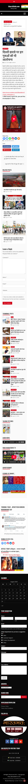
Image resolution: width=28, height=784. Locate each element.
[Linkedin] (15, 138)
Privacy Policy (5, 706)
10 (2, 593)
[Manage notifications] (24, 780)
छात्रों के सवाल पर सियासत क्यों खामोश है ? (17, 404)
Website (5, 290)
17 (2, 595)
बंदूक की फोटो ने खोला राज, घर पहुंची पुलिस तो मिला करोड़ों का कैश (18, 360)
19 (9, 595)
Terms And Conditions (7, 708)
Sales (4, 635)
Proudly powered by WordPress (11, 778)
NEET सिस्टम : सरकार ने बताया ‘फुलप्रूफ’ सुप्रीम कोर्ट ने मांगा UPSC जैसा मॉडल (18, 321)
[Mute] (19, 442)
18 (6, 595)
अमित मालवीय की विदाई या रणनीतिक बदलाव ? (17, 340)
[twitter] (12, 741)
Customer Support (8, 638)
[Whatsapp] (10, 138)
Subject (3, 646)
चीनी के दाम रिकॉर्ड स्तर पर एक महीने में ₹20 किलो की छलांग (18, 331)
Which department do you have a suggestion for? (13, 632)
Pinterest (7, 150)
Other (4, 642)
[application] (14, 442)
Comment (6, 257)
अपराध (12, 356)
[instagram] (16, 741)
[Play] (4, 442)
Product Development (9, 640)
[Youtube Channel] (13, 543)
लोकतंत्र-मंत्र (5, 48)
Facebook (7, 146)
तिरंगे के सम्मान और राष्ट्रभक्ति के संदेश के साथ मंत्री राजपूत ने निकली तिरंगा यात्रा (13, 239)
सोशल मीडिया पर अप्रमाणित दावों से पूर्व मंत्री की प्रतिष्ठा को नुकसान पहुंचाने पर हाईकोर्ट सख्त (13, 213)
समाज (12, 328)
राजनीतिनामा (13, 337)
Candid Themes (18, 780)
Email (4, 284)
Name (5, 277)
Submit (4, 678)
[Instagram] (12, 138)
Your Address (4, 664)
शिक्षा (12, 317)
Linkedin (16, 150)
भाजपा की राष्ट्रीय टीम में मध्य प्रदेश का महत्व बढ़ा (17, 350)
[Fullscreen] (23, 462)
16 (24, 593)
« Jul (2, 605)
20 (13, 595)
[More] (18, 138)
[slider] (22, 442)
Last (16, 620)
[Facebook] (4, 138)
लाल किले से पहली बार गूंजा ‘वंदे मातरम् (13, 190)
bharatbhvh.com (14, 6)
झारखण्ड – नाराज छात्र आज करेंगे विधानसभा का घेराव (18, 413)
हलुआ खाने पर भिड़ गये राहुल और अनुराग (13, 164)
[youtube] (20, 741)
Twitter (16, 146)
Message (4, 652)
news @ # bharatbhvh (9, 140)
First (2, 620)
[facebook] (7, 741)
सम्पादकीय (13, 400)
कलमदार (12, 346)
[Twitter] (7, 138)
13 (13, 593)
